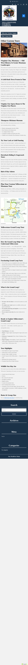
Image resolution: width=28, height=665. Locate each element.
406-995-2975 (15, 1)
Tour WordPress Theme (14, 456)
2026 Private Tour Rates (9, 397)
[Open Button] (23, 15)
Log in (3, 436)
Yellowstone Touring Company (9, 24)
